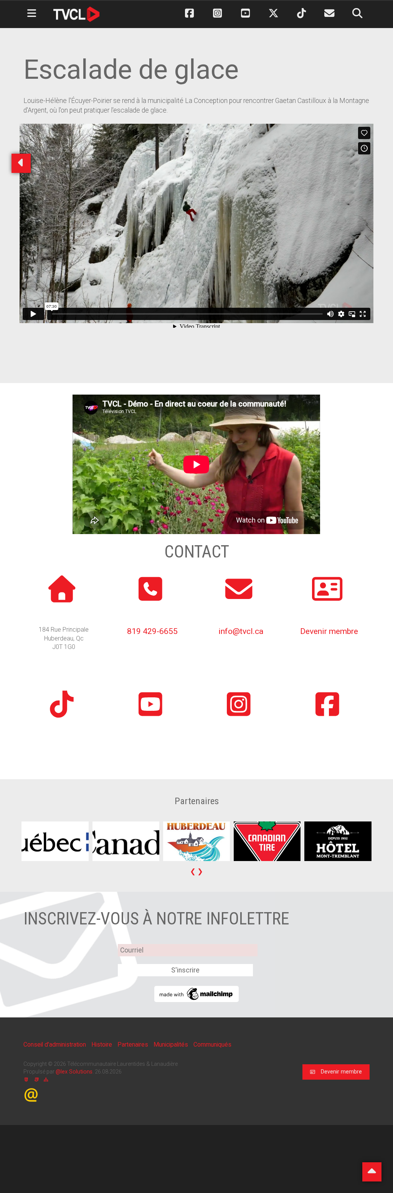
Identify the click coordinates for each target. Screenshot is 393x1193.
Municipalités (172, 1044)
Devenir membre (329, 631)
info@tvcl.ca (240, 631)
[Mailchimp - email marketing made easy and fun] (196, 993)
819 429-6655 (152, 631)
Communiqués (212, 1044)
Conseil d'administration (55, 1044)
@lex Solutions (74, 1072)
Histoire (102, 1044)
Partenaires (133, 1044)
